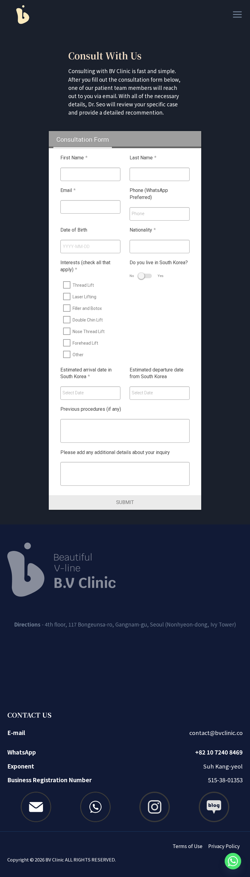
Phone (138, 213)
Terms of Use (187, 846)
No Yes (146, 276)
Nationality (143, 230)
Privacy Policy (224, 846)
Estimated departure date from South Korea (157, 373)
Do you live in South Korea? (159, 262)
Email (68, 190)
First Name (74, 158)
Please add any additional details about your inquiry (115, 452)
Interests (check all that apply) (85, 266)
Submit (125, 502)
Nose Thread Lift (89, 331)
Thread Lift (83, 285)
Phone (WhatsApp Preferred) (149, 193)
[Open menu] (236, 14)
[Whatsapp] (233, 861)
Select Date (73, 392)
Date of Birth (73, 230)
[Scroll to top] (233, 852)
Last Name (143, 158)
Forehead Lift (85, 343)
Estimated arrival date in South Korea (86, 373)
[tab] (82, 139)
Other (78, 354)
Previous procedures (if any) (90, 409)
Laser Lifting (84, 296)
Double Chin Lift (88, 320)
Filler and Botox (87, 308)
